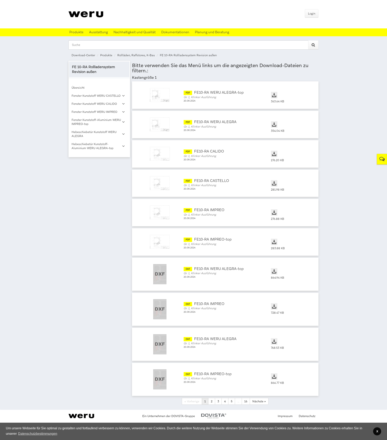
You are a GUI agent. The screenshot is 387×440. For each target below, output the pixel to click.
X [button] (377, 431)
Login (311, 13)
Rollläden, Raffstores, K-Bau (136, 55)
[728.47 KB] (290, 302)
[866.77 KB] (290, 372)
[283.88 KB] (290, 238)
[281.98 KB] (290, 179)
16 (245, 401)
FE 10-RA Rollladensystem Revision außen (188, 55)
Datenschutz (307, 416)
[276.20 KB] (290, 150)
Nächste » (259, 401)
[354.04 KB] (290, 120)
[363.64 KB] (290, 91)
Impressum (285, 416)
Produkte (106, 55)
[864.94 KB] (290, 267)
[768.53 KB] (290, 337)
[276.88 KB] (290, 208)
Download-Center (83, 55)
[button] (38, 434)
